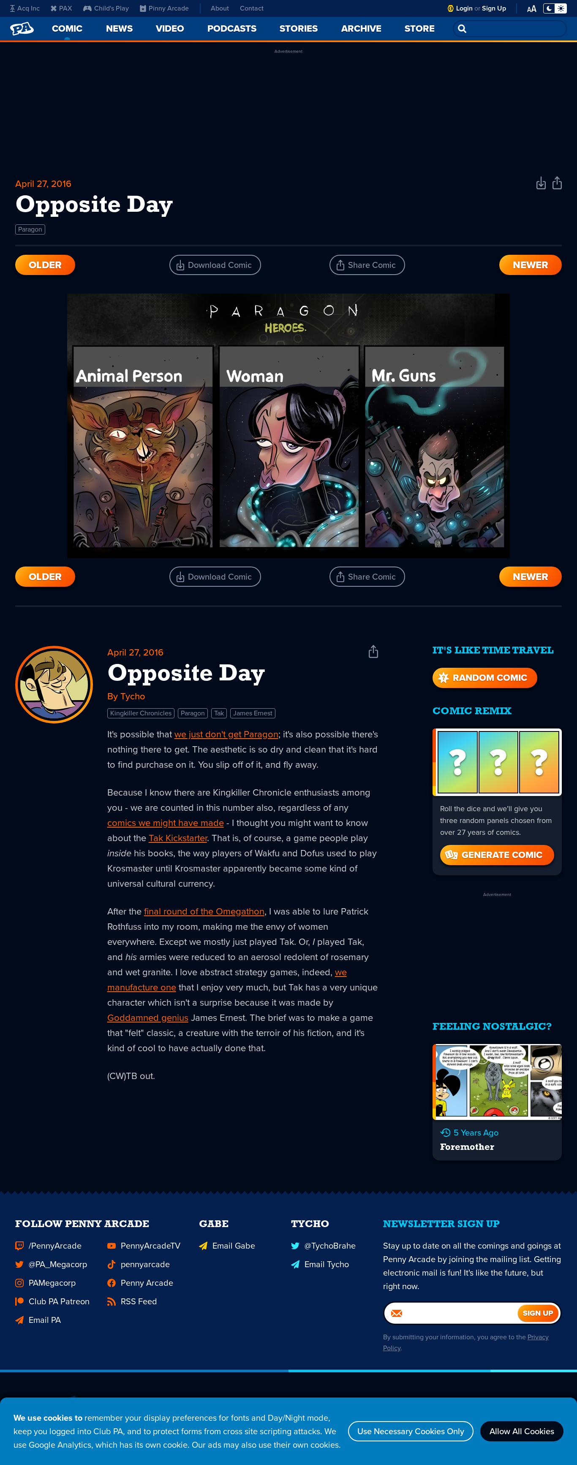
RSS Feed (139, 1301)
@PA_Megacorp (58, 1264)
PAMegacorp (52, 1282)
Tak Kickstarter (178, 838)
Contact (252, 8)
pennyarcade (145, 1264)
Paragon (30, 229)
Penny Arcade (147, 1282)
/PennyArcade (55, 1245)
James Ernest (252, 713)
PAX (65, 8)
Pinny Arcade (169, 8)
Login (464, 8)
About (220, 8)
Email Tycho (327, 1264)
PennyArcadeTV (150, 1245)
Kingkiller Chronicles (140, 713)
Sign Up (494, 8)
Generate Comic (502, 855)
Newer (530, 264)
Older (45, 264)
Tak (219, 713)
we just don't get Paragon (226, 734)
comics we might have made (165, 823)
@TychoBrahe (330, 1245)
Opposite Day (186, 674)
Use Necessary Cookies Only (410, 1431)
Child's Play (111, 8)
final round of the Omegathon (204, 911)
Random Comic (490, 678)
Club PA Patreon (59, 1301)
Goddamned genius (147, 1018)
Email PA (45, 1320)
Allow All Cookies (522, 1431)
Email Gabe (233, 1245)
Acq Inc (28, 8)
